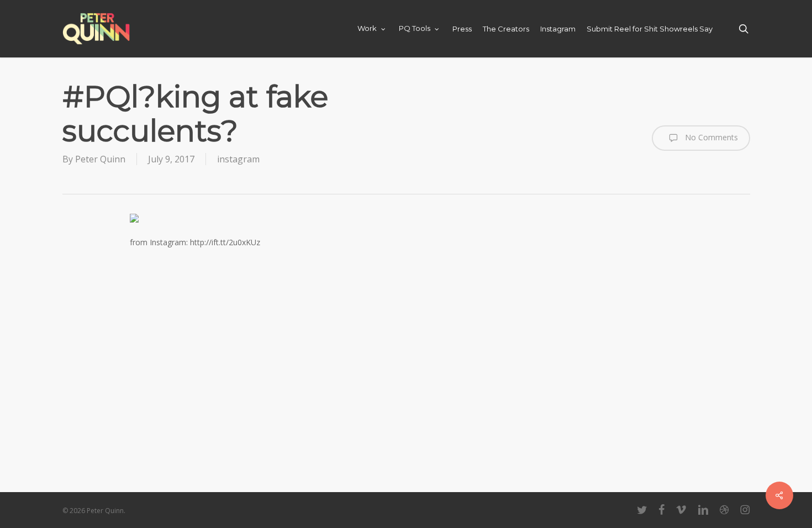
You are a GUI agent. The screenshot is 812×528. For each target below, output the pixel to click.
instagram (238, 159)
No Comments (710, 137)
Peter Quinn (100, 159)
